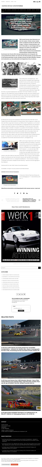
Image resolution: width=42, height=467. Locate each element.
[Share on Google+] (21, 193)
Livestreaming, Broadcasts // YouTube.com (10, 282)
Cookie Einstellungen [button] (6, 464)
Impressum (3, 1)
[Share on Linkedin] (27, 193)
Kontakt (12, 1)
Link (26, 431)
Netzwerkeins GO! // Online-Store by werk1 (10, 284)
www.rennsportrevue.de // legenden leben (10, 289)
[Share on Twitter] (17, 193)
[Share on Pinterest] (24, 193)
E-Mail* (14, 306)
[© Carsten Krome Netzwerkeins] (11, 108)
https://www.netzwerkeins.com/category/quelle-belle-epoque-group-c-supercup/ (20, 188)
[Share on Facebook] (15, 193)
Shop (15, 1)
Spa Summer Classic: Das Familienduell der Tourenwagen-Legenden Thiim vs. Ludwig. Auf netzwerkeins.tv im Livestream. (29, 200)
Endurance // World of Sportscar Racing (10, 280)
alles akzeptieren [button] (14, 464)
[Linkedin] (36, 1)
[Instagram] (39, 1)
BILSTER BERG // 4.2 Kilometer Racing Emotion (10, 276)
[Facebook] (34, 1)
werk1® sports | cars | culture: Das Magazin (10, 287)
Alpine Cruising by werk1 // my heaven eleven (10, 274)
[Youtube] (37, 1)
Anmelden (21, 310)
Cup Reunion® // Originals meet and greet (10, 278)
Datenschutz (8, 1)
